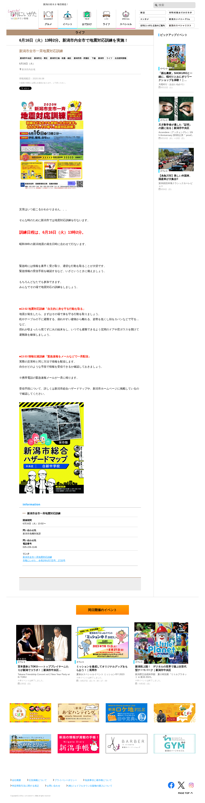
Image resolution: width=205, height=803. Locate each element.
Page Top (183, 793)
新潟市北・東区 (41, 58)
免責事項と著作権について (98, 780)
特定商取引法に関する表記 (25, 785)
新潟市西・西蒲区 (81, 58)
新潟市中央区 (26, 58)
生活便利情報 (120, 58)
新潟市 (101, 58)
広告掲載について (38, 780)
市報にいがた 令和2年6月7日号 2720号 (44, 560)
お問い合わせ (53, 785)
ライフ (109, 58)
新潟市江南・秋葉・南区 (60, 58)
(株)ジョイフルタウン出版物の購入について (90, 785)
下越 (94, 58)
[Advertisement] (102, 764)
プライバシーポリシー (66, 780)
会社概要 (16, 780)
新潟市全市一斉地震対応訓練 (37, 557)
